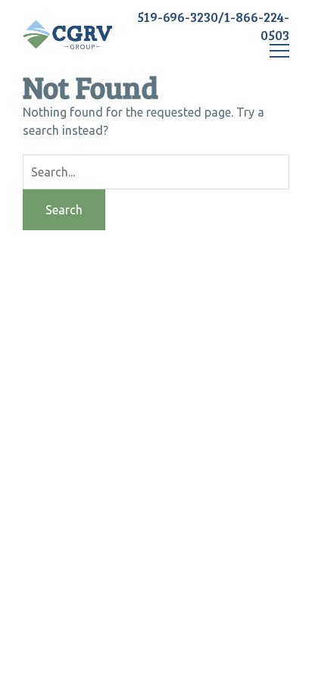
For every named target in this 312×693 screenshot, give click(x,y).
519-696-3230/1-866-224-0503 (213, 26)
